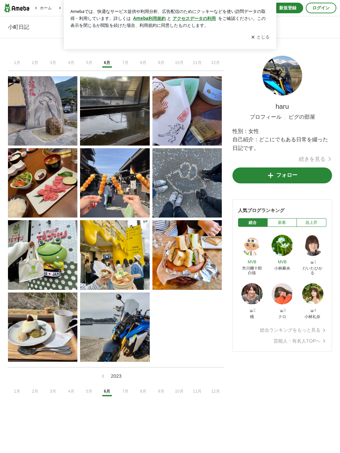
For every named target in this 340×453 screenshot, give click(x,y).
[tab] (253, 222)
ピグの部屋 (302, 117)
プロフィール (266, 117)
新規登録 (288, 7)
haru (282, 106)
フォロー (287, 175)
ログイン (321, 7)
